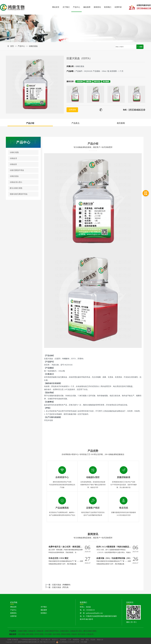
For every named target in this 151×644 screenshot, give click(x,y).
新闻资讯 (97, 7)
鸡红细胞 (21, 634)
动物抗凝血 (33, 46)
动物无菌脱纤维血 (17, 170)
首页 (12, 46)
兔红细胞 (56, 634)
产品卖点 (75, 123)
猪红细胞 (29, 634)
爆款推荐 (86, 7)
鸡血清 (74, 634)
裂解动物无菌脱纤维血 (19, 194)
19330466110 (136, 109)
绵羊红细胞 (39, 634)
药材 (82, 639)
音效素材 (63, 639)
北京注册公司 (45, 639)
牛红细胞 (48, 634)
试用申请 (118, 7)
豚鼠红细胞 (65, 634)
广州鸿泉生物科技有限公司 (30, 639)
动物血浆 (13, 164)
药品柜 (93, 639)
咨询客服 (145, 193)
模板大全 (100, 639)
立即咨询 (72, 110)
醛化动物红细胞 (16, 188)
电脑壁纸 (76, 639)
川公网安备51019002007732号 (69, 642)
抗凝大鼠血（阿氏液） (61, 587)
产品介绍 (30, 123)
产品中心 (76, 7)
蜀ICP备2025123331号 (47, 642)
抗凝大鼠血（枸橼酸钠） (62, 585)
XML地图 (83, 642)
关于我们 (66, 7)
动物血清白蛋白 (16, 182)
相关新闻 (121, 123)
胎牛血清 (81, 634)
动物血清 (13, 158)
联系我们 (107, 7)
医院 (87, 639)
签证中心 (55, 639)
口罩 (69, 639)
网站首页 (55, 7)
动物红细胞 (14, 152)
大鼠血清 (89, 634)
